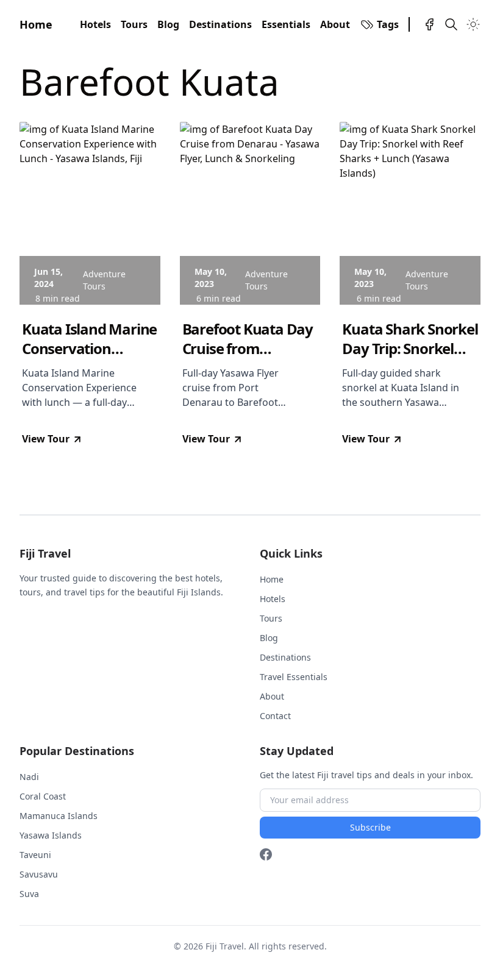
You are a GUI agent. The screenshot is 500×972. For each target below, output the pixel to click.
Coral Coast (43, 796)
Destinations (220, 24)
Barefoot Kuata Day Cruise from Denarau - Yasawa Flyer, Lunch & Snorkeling (247, 338)
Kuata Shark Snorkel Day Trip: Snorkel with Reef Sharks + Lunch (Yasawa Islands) (409, 338)
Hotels (95, 24)
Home (36, 24)
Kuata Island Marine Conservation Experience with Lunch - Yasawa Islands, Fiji (89, 338)
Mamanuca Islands (59, 815)
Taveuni (35, 854)
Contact (275, 716)
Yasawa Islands (51, 835)
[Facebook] (429, 24)
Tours (134, 24)
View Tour (46, 438)
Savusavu (39, 874)
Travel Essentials (293, 677)
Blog (168, 24)
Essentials (286, 24)
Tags (388, 24)
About (335, 24)
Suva (29, 893)
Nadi (29, 776)
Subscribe (370, 827)
